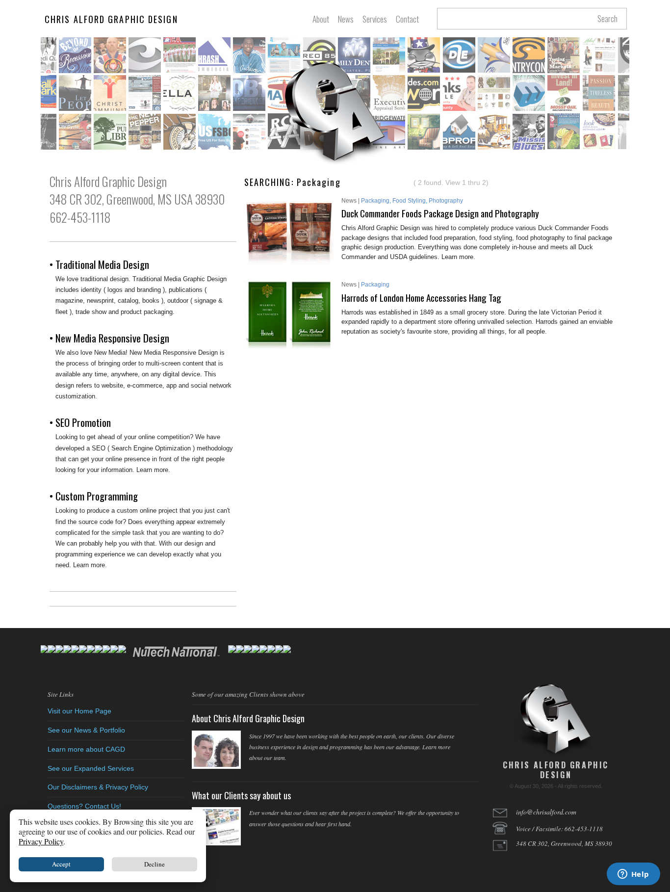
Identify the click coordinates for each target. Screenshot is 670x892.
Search (607, 19)
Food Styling (409, 200)
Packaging (375, 200)
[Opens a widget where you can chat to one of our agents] (633, 875)
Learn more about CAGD (86, 749)
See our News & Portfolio (86, 730)
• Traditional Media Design (99, 264)
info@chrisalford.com (546, 811)
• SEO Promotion (80, 422)
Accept (61, 864)
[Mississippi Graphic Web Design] (335, 113)
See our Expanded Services (91, 768)
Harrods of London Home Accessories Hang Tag (421, 297)
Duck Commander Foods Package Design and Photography (440, 213)
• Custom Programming (94, 495)
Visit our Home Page (79, 711)
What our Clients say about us (241, 795)
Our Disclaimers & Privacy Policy (98, 787)
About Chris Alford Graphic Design (248, 718)
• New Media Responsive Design (109, 337)
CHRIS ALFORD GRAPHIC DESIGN (111, 19)
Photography (446, 200)
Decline (154, 864)
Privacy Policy (41, 841)
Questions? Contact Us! (84, 806)
